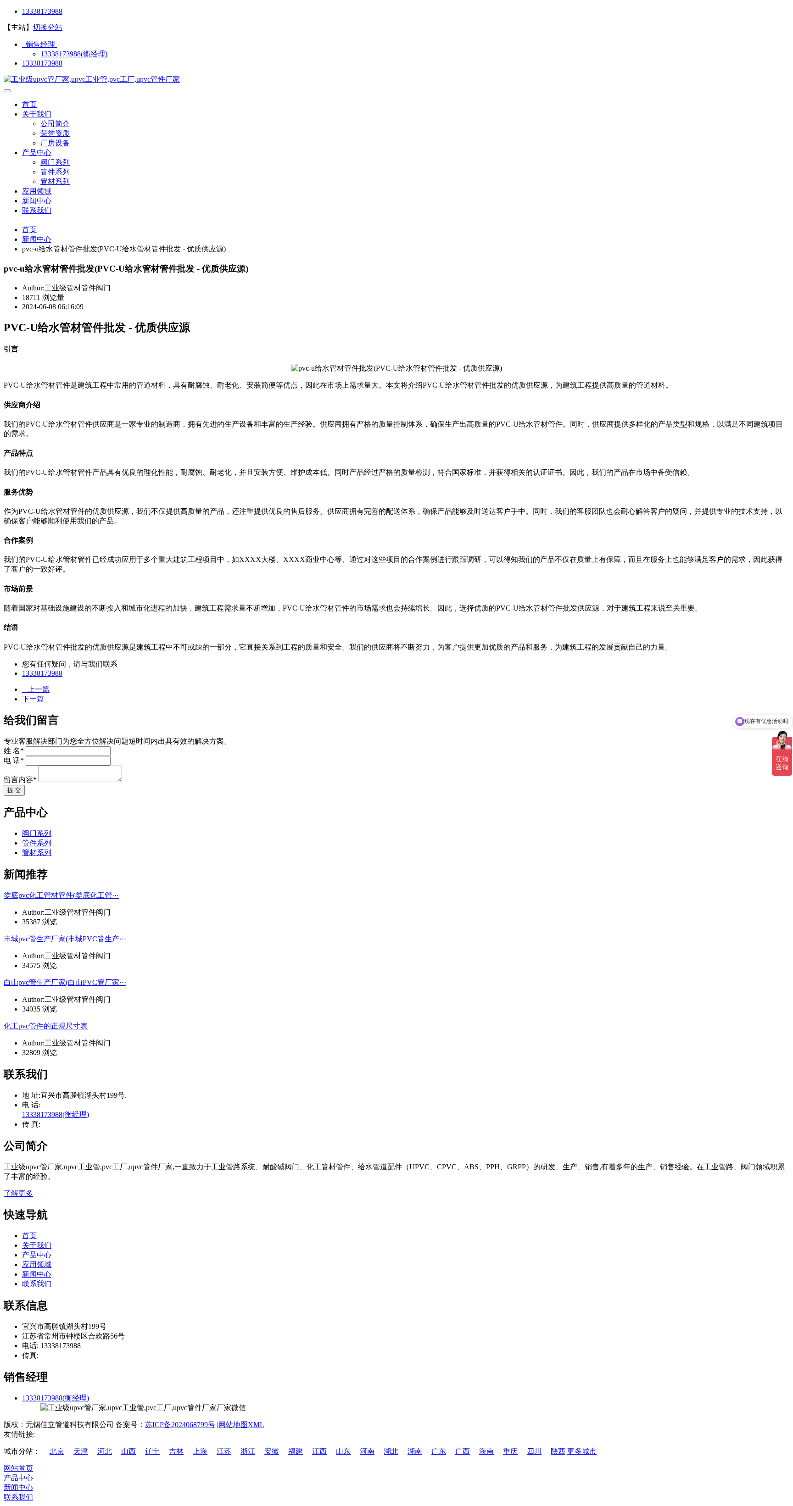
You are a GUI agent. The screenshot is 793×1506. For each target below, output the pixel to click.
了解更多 (18, 1193)
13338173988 (42, 11)
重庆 (510, 1451)
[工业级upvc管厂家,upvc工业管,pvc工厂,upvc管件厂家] (92, 79)
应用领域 (36, 191)
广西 (462, 1451)
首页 (29, 104)
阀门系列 (55, 162)
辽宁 (152, 1451)
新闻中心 (36, 201)
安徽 (271, 1451)
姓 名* (14, 751)
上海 (200, 1451)
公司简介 (55, 124)
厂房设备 (55, 143)
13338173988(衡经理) (73, 54)
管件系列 (55, 172)
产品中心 (36, 152)
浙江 (247, 1451)
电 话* (14, 760)
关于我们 (36, 114)
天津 (80, 1451)
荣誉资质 (55, 133)
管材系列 (55, 181)
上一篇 (36, 689)
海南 (486, 1451)
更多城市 (582, 1451)
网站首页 (18, 1468)
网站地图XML (241, 1424)
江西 (319, 1451)
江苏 (224, 1451)
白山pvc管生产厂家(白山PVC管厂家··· (65, 982)
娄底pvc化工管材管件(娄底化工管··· (61, 895)
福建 (295, 1451)
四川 (534, 1451)
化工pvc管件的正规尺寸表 (46, 1026)
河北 (104, 1451)
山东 (343, 1451)
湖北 (391, 1451)
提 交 (14, 790)
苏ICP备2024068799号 (180, 1424)
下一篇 (36, 699)
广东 (438, 1451)
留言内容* (20, 780)
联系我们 (36, 210)
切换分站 (47, 27)
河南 (367, 1451)
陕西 (558, 1451)
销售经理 (39, 44)
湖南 (415, 1451)
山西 (128, 1451)
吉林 (176, 1451)
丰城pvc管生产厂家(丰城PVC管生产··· (65, 939)
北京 (57, 1451)
